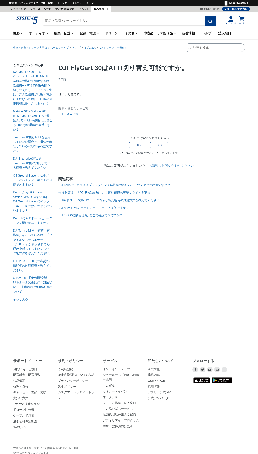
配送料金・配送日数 (26, 375)
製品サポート (101, 8)
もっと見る (20, 299)
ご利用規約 (65, 369)
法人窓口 (224, 33)
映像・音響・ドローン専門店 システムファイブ (41, 47)
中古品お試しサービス (118, 408)
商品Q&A (90, 47)
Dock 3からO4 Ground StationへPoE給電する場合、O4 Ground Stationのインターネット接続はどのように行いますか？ (32, 201)
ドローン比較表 (23, 409)
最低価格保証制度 (25, 421)
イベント (84, 8)
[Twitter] (202, 369)
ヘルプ (206, 33)
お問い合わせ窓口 (25, 369)
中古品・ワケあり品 (159, 33)
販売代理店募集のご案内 (119, 414)
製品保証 (19, 380)
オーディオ (37, 33)
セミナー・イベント (116, 391)
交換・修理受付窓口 (236, 8)
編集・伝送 (62, 33)
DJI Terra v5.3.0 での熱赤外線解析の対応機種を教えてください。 (32, 265)
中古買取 (109, 385)
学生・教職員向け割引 (118, 426)
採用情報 (154, 386)
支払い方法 (20, 398)
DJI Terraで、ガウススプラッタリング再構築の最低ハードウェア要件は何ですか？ (114, 185)
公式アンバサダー (160, 398)
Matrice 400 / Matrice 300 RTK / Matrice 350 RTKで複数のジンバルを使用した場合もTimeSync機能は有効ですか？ (32, 120)
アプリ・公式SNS (160, 392)
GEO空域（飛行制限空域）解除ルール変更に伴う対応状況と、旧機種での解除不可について (32, 284)
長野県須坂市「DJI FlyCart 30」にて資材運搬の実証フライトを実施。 (105, 192)
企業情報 (154, 369)
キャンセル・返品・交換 (29, 392)
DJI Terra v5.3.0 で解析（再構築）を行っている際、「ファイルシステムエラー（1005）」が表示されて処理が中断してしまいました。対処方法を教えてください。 (32, 242)
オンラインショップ (116, 369)
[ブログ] (224, 369)
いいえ (159, 145)
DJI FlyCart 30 (68, 114)
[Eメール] (217, 369)
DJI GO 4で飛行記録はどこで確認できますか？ (90, 215)
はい (138, 145)
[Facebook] (195, 369)
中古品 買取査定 (65, 8)
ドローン (111, 33)
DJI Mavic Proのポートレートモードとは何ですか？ (93, 207)
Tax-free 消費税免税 (26, 404)
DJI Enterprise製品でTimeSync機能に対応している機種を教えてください (31, 163)
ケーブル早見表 (23, 415)
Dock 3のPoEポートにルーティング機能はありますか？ (32, 221)
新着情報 (188, 33)
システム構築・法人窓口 (119, 403)
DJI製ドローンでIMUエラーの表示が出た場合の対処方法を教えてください (108, 200)
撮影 (16, 33)
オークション (112, 397)
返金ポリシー (67, 386)
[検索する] (210, 21)
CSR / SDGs (156, 380)
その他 (130, 33)
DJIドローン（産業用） (113, 47)
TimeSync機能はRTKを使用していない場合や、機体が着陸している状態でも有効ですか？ (32, 144)
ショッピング (18, 8)
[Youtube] (210, 369)
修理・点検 (20, 386)
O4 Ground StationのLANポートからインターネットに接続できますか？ (32, 180)
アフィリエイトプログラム (121, 420)
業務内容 (154, 375)
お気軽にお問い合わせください (171, 165)
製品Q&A (19, 427)
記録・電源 (88, 33)
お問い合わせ (211, 8)
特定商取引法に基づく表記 (76, 375)
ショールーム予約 (40, 8)
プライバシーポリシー (73, 380)
